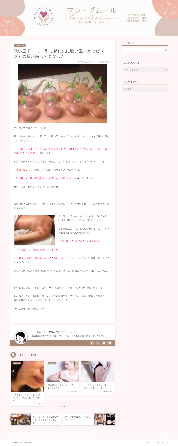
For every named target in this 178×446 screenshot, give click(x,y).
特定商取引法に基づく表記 (22, 442)
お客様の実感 (19, 45)
